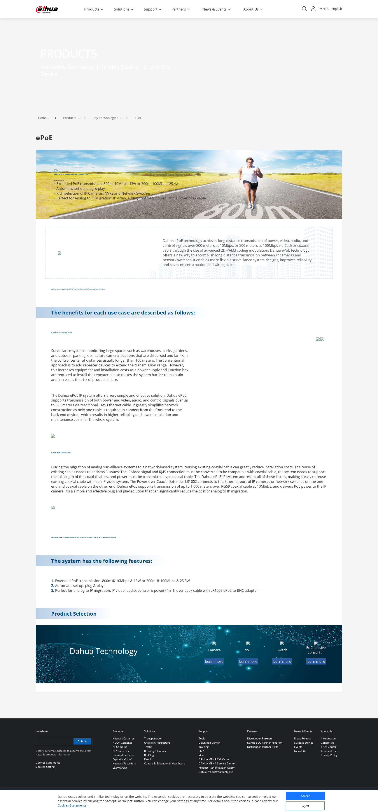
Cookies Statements (72, 805)
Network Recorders (124, 763)
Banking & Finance (155, 751)
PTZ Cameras (120, 751)
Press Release (302, 738)
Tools (202, 738)
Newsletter (301, 751)
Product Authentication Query (216, 767)
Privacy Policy (329, 755)
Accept (305, 796)
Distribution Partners (260, 738)
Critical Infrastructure (157, 742)
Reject (305, 806)
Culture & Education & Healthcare (164, 763)
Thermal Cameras (123, 755)
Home (42, 118)
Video (202, 755)
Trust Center (328, 747)
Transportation (153, 738)
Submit (82, 741)
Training (204, 747)
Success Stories (303, 742)
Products (69, 118)
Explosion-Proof (121, 759)
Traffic (148, 747)
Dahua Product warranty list (216, 772)
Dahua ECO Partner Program (264, 742)
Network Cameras (123, 738)
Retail (147, 759)
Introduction (328, 738)
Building (149, 755)
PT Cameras (119, 747)
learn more (214, 661)
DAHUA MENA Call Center (215, 759)
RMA (201, 751)
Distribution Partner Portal (263, 747)
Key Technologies (105, 118)
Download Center (209, 742)
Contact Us (327, 742)
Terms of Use (329, 751)
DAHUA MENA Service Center (217, 763)
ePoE (138, 118)
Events (298, 747)
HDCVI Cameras (122, 742)
